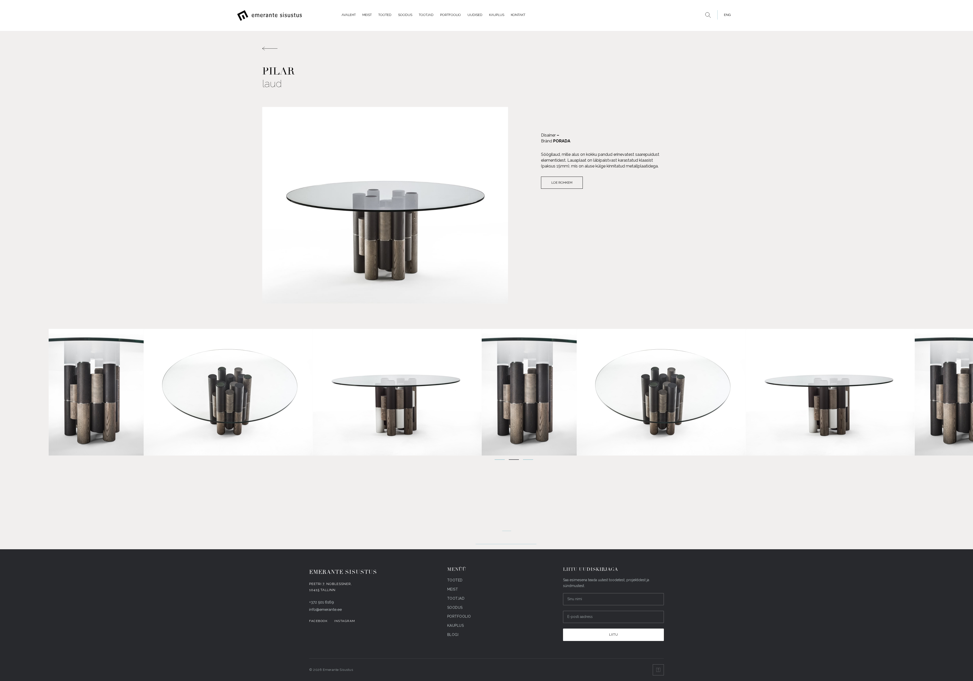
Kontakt (518, 15)
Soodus (405, 15)
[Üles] (658, 669)
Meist (367, 15)
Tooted (384, 15)
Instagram (344, 621)
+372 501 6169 (321, 602)
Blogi (453, 635)
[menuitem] (726, 15)
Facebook (318, 621)
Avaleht (349, 15)
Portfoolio (450, 15)
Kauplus (496, 15)
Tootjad (426, 15)
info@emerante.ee (325, 609)
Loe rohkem (561, 182)
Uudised (474, 15)
